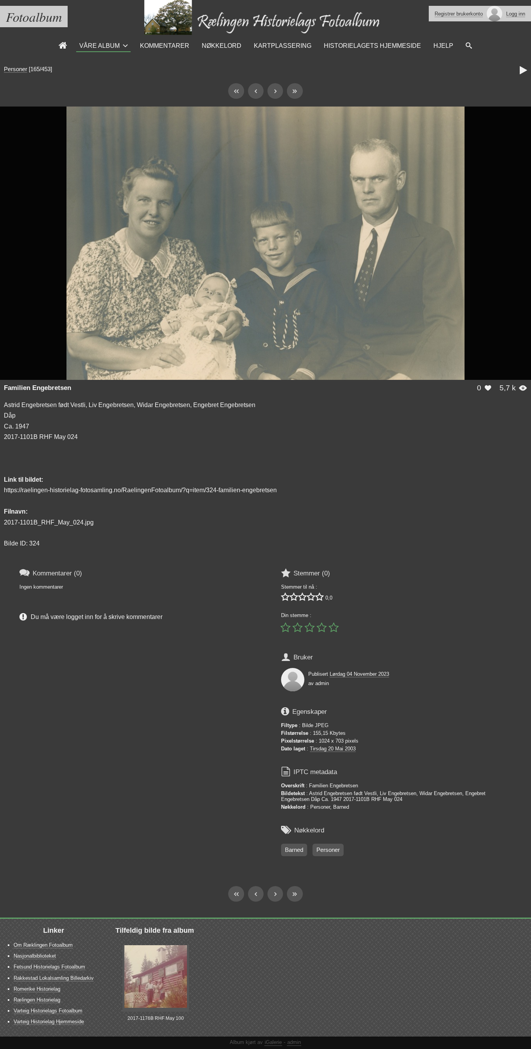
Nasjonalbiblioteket (35, 956)
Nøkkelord (221, 45)
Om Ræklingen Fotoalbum (43, 945)
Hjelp (443, 45)
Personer (15, 69)
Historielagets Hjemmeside (372, 45)
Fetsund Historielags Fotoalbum (49, 967)
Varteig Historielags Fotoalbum (48, 1011)
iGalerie (273, 1042)
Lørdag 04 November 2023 (359, 674)
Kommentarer (164, 45)
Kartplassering (282, 45)
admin (294, 1042)
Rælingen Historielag (37, 1000)
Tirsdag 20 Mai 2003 (333, 749)
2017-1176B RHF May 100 (156, 1018)
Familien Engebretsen (37, 388)
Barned (294, 850)
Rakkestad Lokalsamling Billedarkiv (54, 978)
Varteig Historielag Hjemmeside (49, 1022)
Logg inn (515, 14)
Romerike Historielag (37, 989)
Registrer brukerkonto (459, 14)
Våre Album (99, 45)
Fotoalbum (34, 16)
